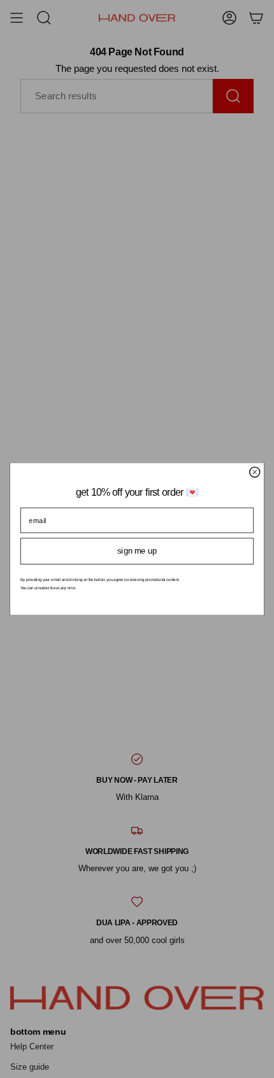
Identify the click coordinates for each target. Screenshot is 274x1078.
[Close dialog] (255, 472)
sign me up (137, 551)
